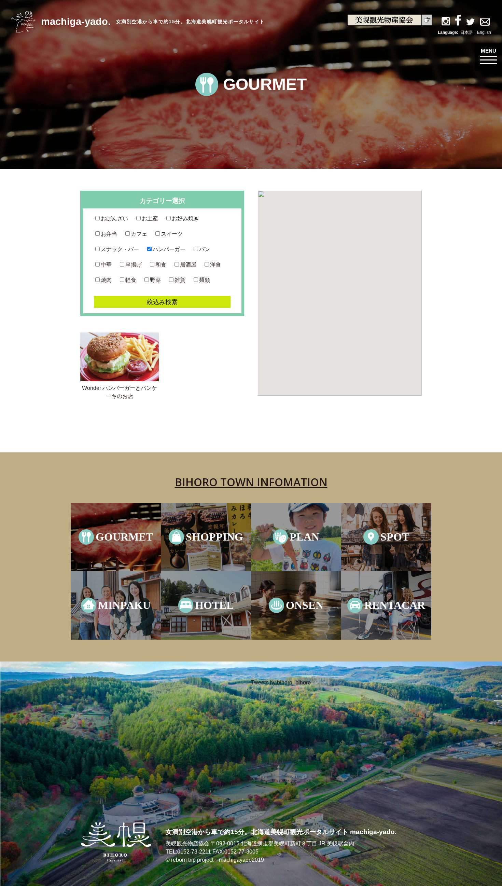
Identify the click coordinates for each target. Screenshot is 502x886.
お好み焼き (185, 218)
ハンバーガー (169, 249)
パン (204, 249)
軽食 (130, 280)
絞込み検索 (162, 301)
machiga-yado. (76, 21)
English (484, 32)
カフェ (139, 234)
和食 (160, 265)
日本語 (466, 32)
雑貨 (180, 280)
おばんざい (114, 218)
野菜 (155, 280)
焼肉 (106, 280)
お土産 (150, 218)
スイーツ (172, 234)
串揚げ (133, 265)
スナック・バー (120, 249)
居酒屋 (188, 265)
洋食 (215, 265)
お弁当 (109, 234)
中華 (106, 265)
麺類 (204, 280)
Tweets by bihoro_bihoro (281, 682)
